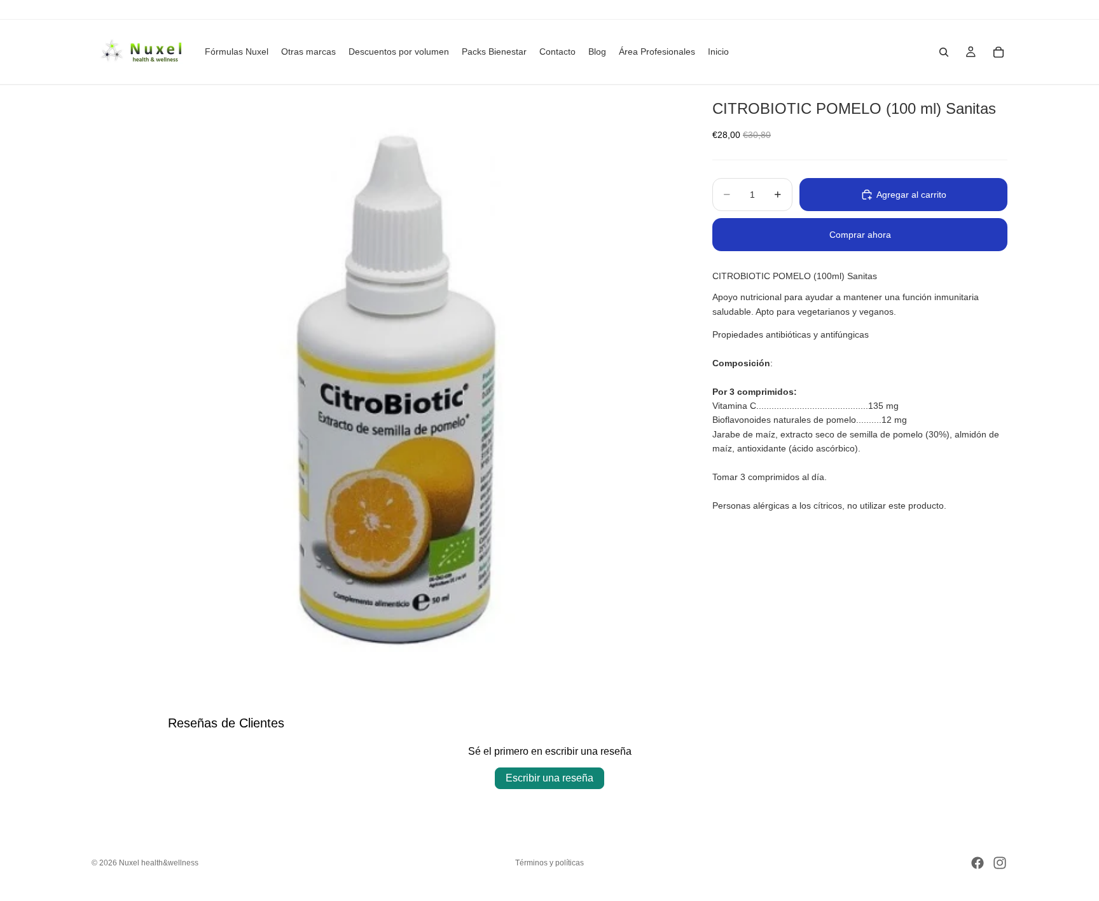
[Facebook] (977, 862)
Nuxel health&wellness (158, 862)
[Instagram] (999, 862)
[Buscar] (944, 52)
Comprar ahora (860, 235)
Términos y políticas (549, 862)
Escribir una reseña (549, 778)
